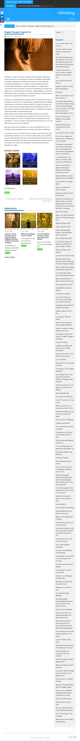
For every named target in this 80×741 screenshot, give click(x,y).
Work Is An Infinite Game (64, 699)
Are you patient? (61, 504)
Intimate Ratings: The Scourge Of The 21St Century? (62, 653)
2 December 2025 (11, 229)
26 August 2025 (27, 229)
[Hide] (1, 24)
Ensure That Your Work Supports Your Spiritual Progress (63, 119)
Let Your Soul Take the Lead (65, 256)
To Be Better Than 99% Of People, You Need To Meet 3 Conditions (65, 336)
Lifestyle (31, 26)
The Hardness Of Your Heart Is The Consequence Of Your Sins (65, 558)
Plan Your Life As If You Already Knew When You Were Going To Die (63, 615)
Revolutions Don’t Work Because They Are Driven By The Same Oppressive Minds (65, 261)
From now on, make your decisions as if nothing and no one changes (64, 138)
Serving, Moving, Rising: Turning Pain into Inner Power (63, 127)
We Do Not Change (62, 212)
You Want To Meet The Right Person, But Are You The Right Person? (65, 673)
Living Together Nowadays (15, 199)
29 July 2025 (42, 229)
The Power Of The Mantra (64, 609)
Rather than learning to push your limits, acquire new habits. (65, 414)
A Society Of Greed (62, 458)
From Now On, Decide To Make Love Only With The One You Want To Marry (64, 244)
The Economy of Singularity (64, 420)
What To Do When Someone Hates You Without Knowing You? (65, 217)
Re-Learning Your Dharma (64, 397)
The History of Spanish (63, 294)
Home (18, 26)
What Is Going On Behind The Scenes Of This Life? (41, 200)
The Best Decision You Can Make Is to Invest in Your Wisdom (64, 387)
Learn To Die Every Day (63, 227)
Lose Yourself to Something (65, 508)
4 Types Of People (61, 342)
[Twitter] (2, 13)
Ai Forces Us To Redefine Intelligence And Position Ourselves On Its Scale (64, 693)
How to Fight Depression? (64, 238)
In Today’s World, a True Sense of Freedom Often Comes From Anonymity (64, 159)
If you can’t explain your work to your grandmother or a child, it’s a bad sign (64, 299)
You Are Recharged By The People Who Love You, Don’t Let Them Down (65, 490)
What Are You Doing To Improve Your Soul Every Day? (63, 498)
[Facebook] (2, 21)
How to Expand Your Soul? (64, 284)
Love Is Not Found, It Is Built (65, 133)
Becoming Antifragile (62, 393)
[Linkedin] (2, 17)
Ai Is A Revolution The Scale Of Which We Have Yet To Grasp (65, 634)
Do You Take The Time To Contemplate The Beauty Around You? (64, 469)
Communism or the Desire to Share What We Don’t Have (64, 434)
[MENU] (8, 19)
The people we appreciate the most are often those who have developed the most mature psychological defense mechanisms (64, 149)
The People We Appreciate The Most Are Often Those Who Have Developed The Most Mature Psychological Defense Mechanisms (64, 62)
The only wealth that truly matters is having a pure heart (35, 6)
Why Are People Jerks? (63, 223)
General (24, 26)
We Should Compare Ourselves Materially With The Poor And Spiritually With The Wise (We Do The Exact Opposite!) (64, 479)
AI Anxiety (59, 92)
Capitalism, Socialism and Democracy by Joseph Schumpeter (64, 348)
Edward (18, 36)
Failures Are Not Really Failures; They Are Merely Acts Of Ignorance (64, 232)
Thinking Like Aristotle (63, 423)
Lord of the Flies (61, 360)
